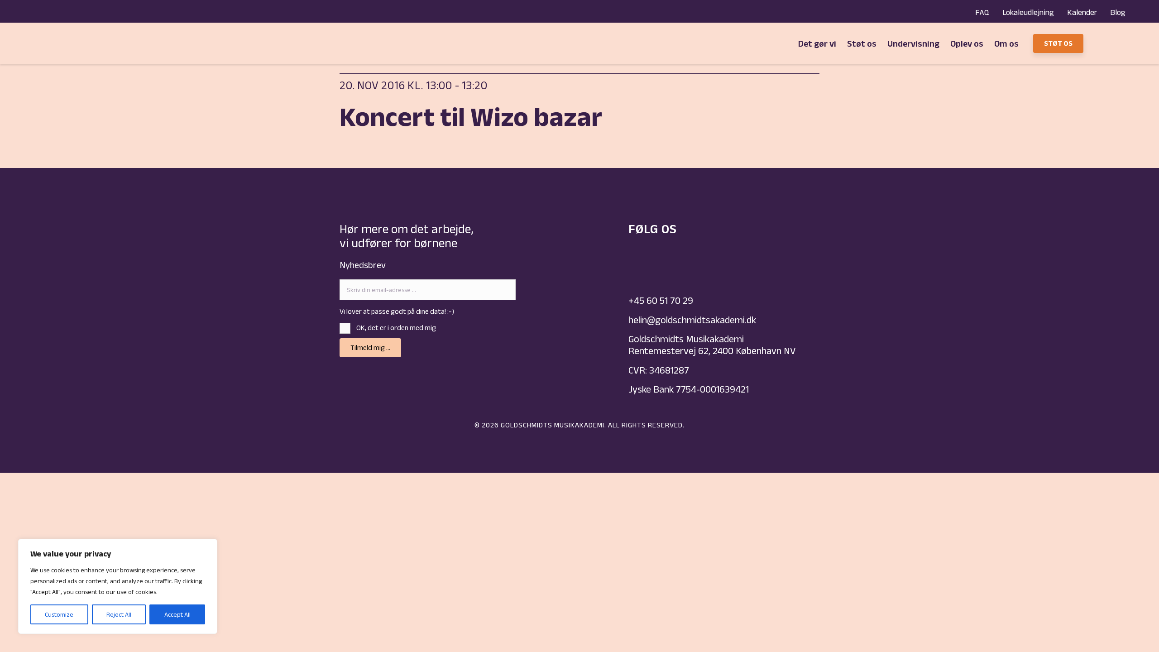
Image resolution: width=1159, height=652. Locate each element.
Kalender (1082, 12)
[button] (370, 347)
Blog (1117, 12)
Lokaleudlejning (1028, 12)
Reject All (118, 614)
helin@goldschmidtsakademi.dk (693, 319)
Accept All (177, 614)
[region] (117, 586)
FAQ (982, 12)
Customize (59, 614)
